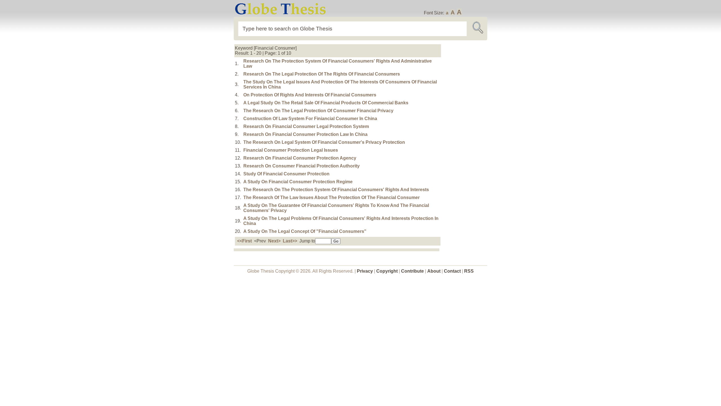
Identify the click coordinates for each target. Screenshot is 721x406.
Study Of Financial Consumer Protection (286, 173)
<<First (244, 241)
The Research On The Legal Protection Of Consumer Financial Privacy (318, 110)
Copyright (387, 271)
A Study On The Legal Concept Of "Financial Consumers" (304, 231)
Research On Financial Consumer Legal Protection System (306, 126)
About (433, 271)
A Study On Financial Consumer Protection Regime (298, 181)
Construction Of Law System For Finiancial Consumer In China (310, 118)
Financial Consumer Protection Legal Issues (290, 150)
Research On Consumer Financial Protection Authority (301, 166)
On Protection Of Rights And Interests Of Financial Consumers (309, 94)
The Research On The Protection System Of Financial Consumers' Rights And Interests (336, 189)
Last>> (290, 241)
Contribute (412, 271)
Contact (453, 271)
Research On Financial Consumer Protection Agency (299, 158)
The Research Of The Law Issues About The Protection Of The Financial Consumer (331, 197)
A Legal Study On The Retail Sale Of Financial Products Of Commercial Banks (325, 102)
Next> (274, 241)
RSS (469, 271)
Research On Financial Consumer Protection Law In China (305, 134)
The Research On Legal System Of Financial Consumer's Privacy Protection (324, 142)
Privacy (365, 271)
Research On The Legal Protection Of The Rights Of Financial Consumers (321, 74)
